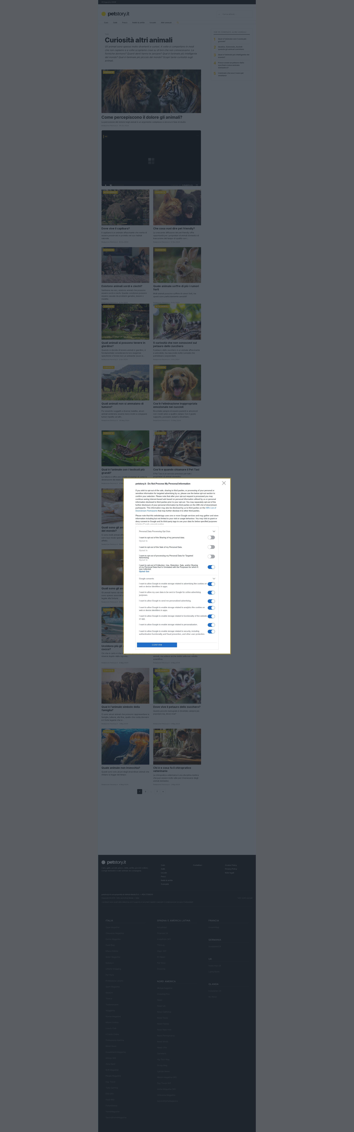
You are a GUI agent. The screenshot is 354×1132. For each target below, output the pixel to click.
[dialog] (177, 566)
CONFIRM (157, 645)
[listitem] (177, 531)
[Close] (224, 484)
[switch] (211, 537)
